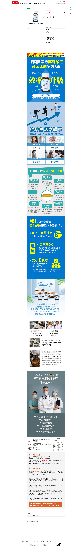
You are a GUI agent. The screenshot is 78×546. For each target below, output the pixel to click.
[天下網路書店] (15, 2)
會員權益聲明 (44, 545)
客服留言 (44, 544)
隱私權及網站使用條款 (33, 545)
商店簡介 (31, 544)
